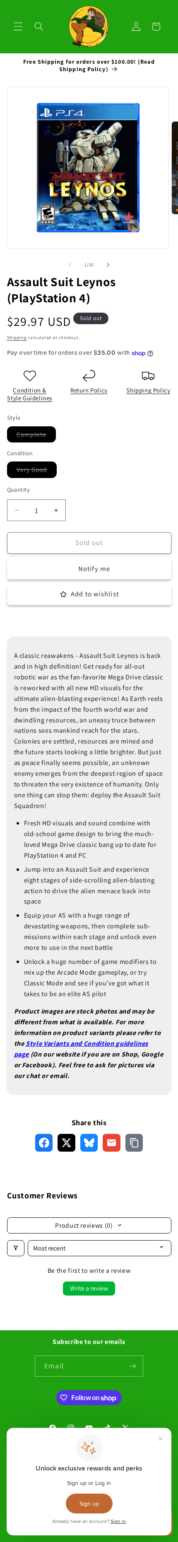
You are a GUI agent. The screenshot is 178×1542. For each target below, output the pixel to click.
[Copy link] (134, 1143)
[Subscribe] (132, 1366)
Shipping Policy (148, 390)
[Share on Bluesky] (89, 1143)
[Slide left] (70, 265)
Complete (36, 436)
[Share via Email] (111, 1143)
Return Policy (89, 390)
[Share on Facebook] (44, 1143)
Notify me (94, 568)
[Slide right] (108, 265)
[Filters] (15, 1248)
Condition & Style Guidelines (29, 394)
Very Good (37, 471)
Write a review (89, 1288)
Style (34, 1043)
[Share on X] (66, 1143)
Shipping (17, 337)
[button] (18, 26)
